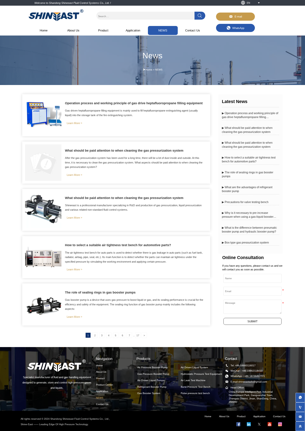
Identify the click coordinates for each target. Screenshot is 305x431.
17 (137, 335)
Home (149, 69)
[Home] (56, 15)
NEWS (158, 69)
